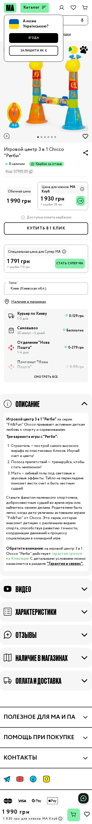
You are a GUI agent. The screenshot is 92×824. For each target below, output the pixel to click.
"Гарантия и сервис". (65, 564)
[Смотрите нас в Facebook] (33, 779)
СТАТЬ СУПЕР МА (69, 263)
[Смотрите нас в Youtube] (20, 779)
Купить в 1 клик (46, 228)
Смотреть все (46, 377)
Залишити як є (33, 51)
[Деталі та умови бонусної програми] (81, 189)
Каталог (31, 7)
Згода (33, 38)
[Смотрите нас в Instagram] (46, 779)
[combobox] (46, 288)
